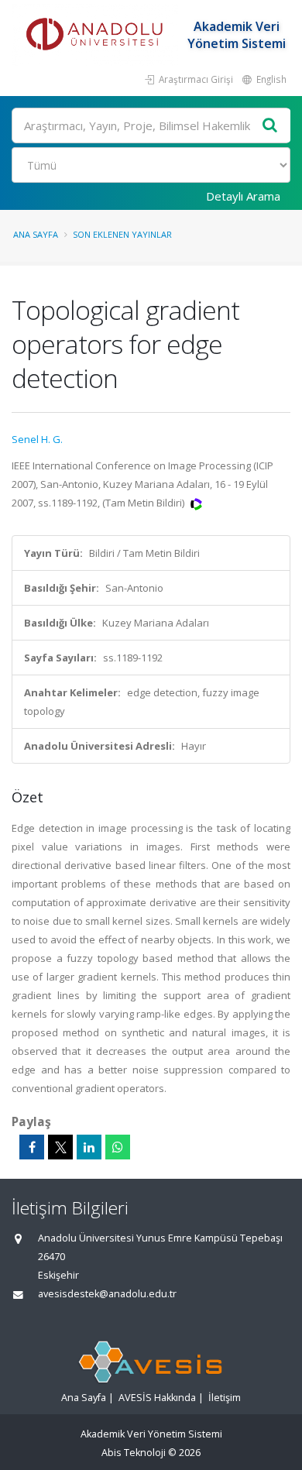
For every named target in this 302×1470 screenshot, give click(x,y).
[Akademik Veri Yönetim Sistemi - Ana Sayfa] (97, 35)
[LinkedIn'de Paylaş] (89, 1147)
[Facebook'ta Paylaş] (31, 1147)
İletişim (224, 1397)
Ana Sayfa (35, 234)
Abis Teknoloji (133, 1452)
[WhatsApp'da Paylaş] (117, 1147)
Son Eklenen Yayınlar (122, 234)
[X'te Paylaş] (60, 1147)
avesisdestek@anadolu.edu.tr (107, 1293)
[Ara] (270, 125)
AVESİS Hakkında (157, 1397)
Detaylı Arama (243, 196)
